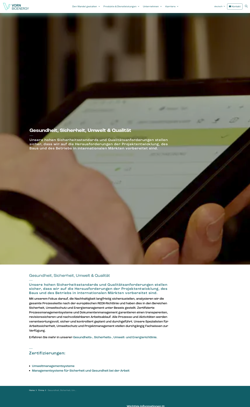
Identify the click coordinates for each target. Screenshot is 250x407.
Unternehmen (151, 6)
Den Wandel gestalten (84, 6)
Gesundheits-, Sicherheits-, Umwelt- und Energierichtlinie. (115, 337)
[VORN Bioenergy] (16, 6)
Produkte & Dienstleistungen (119, 6)
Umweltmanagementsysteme (53, 366)
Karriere (170, 6)
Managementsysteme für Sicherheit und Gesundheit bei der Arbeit (80, 370)
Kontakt (236, 6)
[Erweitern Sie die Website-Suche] (246, 6)
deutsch (218, 6)
